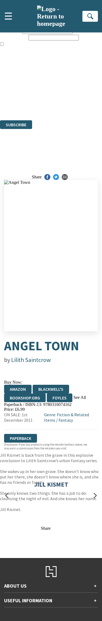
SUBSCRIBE (16, 124)
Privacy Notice (13, 103)
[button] (7, 495)
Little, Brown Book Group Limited (67, 88)
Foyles (59, 398)
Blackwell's (50, 389)
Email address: (13, 37)
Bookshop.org (25, 398)
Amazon (18, 389)
